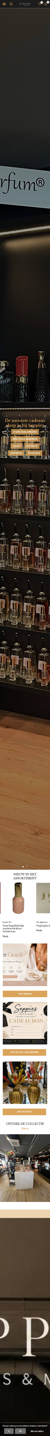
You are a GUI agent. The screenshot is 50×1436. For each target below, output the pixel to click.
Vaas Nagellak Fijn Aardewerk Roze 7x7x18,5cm (13, 928)
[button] (4, 4)
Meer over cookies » (37, 1431)
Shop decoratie (24, 1112)
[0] (45, 3)
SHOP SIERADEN (25, 994)
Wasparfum (16, 453)
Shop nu (25, 1128)
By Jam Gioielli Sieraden (25, 432)
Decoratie (32, 446)
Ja (8, 1431)
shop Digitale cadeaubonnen (24, 1052)
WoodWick (34, 453)
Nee (20, 1431)
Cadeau (17, 446)
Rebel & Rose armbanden (25, 439)
